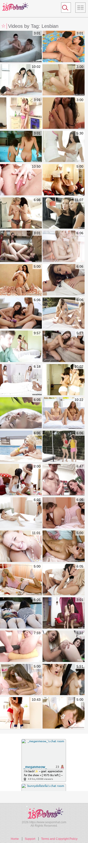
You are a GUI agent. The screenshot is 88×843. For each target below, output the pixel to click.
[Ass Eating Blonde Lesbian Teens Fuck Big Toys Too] (63, 180)
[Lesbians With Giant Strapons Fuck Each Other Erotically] (21, 646)
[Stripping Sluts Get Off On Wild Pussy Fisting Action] (63, 646)
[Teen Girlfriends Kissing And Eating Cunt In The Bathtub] (21, 47)
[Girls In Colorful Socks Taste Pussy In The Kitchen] (21, 113)
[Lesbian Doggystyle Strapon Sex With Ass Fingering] (63, 713)
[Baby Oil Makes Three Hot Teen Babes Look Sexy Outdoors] (63, 313)
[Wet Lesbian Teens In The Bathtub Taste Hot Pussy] (63, 680)
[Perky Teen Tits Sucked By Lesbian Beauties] (63, 613)
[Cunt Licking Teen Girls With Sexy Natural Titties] (21, 213)
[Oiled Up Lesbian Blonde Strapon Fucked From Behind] (21, 580)
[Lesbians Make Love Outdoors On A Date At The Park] (21, 413)
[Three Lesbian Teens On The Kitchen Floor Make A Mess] (21, 247)
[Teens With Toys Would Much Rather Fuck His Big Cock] (63, 413)
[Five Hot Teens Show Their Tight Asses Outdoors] (21, 613)
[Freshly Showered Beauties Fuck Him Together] (21, 380)
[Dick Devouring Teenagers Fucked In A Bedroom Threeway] (21, 180)
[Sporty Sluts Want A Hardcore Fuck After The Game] (21, 713)
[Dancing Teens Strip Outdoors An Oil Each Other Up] (63, 447)
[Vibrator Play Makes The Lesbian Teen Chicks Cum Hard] (21, 313)
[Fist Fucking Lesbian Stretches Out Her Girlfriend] (63, 347)
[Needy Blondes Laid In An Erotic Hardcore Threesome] (21, 546)
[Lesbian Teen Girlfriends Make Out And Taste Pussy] (63, 513)
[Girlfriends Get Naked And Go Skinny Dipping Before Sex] (21, 147)
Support (30, 839)
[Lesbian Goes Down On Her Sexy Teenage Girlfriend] (63, 580)
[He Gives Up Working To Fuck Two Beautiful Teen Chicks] (21, 347)
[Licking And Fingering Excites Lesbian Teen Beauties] (21, 280)
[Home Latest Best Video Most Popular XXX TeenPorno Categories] (80, 7)
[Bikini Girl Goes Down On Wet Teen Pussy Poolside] (21, 447)
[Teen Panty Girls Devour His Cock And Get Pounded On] (63, 380)
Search (64, 8)
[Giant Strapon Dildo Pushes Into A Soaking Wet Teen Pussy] (63, 480)
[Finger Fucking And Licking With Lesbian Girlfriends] (63, 213)
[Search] (66, 7)
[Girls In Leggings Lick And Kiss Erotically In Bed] (63, 280)
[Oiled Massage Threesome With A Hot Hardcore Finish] (21, 80)
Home (15, 839)
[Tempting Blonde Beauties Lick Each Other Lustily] (63, 247)
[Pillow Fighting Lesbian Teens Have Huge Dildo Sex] (21, 480)
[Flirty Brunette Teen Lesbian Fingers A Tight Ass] (21, 680)
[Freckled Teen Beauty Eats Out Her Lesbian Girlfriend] (21, 513)
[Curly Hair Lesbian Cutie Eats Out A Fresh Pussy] (63, 80)
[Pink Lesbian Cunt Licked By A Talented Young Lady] (63, 47)
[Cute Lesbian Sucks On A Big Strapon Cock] (63, 113)
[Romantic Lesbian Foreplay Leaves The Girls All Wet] (63, 147)
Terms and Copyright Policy (59, 839)
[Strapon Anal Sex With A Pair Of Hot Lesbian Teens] (63, 546)
